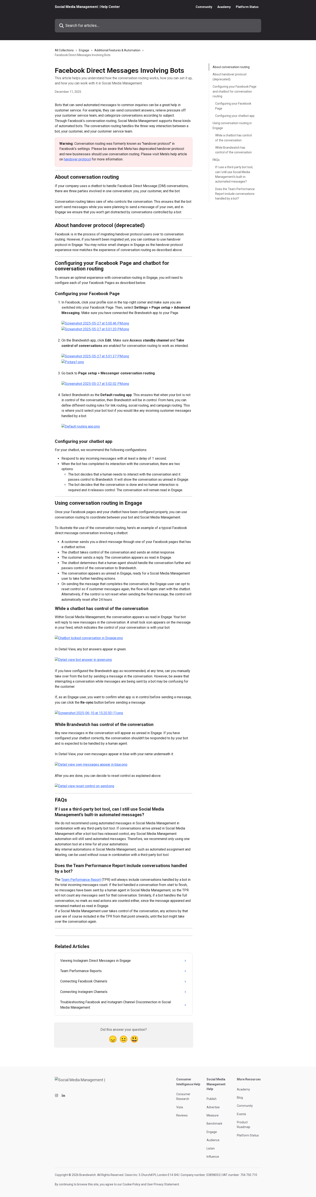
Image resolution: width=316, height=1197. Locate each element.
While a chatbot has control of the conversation (233, 138)
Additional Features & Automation (117, 50)
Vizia (179, 1107)
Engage (84, 50)
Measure (213, 1115)
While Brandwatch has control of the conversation (233, 150)
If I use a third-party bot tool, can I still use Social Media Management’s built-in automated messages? (234, 174)
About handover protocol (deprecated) (229, 77)
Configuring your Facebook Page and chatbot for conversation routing (234, 91)
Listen (211, 1148)
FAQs (216, 160)
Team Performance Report (81, 880)
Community (204, 6)
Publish (211, 1099)
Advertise (213, 1107)
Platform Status (247, 6)
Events (241, 1114)
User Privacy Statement (163, 1184)
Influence (213, 1156)
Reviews (182, 1115)
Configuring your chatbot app (235, 115)
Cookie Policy (131, 1184)
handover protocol (77, 159)
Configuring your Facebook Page (233, 106)
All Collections (64, 50)
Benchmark (214, 1123)
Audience (213, 1140)
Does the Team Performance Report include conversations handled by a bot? (235, 193)
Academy (224, 6)
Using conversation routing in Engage (232, 125)
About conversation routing (231, 67)
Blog (240, 1097)
